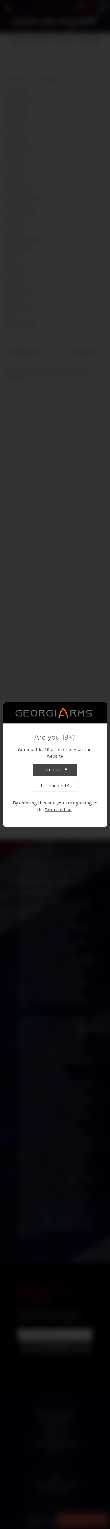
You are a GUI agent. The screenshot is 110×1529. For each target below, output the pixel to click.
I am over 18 (55, 770)
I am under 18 (55, 786)
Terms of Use (58, 810)
